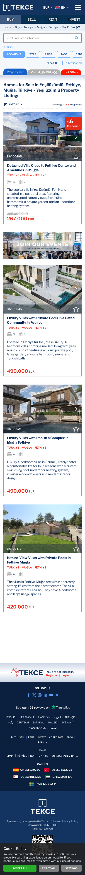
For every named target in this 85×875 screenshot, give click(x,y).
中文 (10, 722)
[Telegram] (57, 695)
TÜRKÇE (70, 717)
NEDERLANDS (37, 727)
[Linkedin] (45, 695)
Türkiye (28, 27)
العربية (57, 717)
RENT (53, 19)
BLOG (70, 737)
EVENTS (42, 741)
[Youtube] (51, 695)
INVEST (74, 19)
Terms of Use (48, 821)
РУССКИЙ (44, 717)
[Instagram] (40, 695)
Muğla (41, 27)
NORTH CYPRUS (39, 755)
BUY (10, 19)
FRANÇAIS (27, 717)
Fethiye (53, 27)
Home (7, 27)
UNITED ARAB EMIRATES (64, 755)
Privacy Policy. (70, 821)
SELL (32, 19)
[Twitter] (34, 695)
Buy (17, 27)
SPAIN (10, 755)
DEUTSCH (23, 722)
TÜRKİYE (22, 755)
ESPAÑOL (38, 722)
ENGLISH (11, 717)
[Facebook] (28, 695)
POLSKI (53, 722)
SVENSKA (67, 722)
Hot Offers (71, 72)
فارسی (53, 727)
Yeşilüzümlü (69, 27)
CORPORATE (56, 737)
